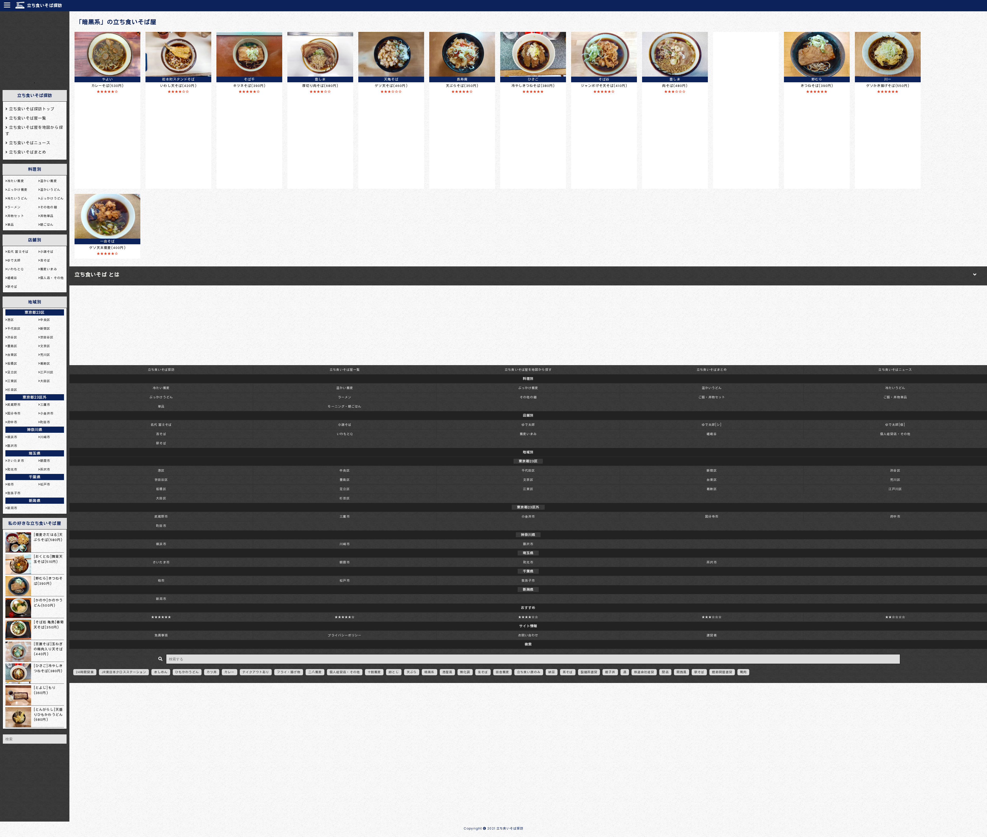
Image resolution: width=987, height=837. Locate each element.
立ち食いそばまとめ (712, 369)
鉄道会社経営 (644, 672)
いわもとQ (345, 434)
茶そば (568, 672)
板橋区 (161, 489)
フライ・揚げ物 (288, 672)
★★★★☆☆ (528, 617)
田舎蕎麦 (502, 672)
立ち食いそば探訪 (44, 5)
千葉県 (34, 477)
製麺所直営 (589, 672)
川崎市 (345, 544)
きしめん (160, 672)
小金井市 (528, 516)
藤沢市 (528, 544)
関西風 (682, 672)
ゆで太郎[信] (895, 424)
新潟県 (34, 500)
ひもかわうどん (187, 672)
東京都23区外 (35, 397)
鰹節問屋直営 (722, 672)
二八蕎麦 (315, 672)
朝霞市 (345, 562)
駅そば (161, 443)
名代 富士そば (161, 424)
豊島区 (345, 480)
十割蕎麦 (374, 672)
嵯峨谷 (712, 434)
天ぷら (412, 672)
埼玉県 (34, 453)
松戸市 (345, 580)
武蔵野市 (161, 516)
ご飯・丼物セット (711, 397)
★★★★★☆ (345, 617)
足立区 (345, 489)
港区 (161, 470)
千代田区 (528, 470)
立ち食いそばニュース (895, 369)
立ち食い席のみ (529, 672)
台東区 (712, 480)
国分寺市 (711, 516)
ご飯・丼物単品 (895, 397)
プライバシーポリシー (344, 635)
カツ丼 (212, 672)
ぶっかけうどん (161, 397)
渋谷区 (895, 470)
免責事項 (161, 635)
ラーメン (344, 397)
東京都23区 (35, 312)
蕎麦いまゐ (528, 434)
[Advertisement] (35, 46)
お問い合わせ (528, 635)
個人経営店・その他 (895, 434)
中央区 (345, 470)
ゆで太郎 (528, 424)
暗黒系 (429, 672)
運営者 (712, 635)
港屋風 (447, 672)
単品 (161, 406)
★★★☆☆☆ (712, 617)
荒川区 (895, 480)
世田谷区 (161, 480)
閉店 (665, 672)
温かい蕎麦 (344, 388)
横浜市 (161, 544)
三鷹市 (345, 516)
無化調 (465, 672)
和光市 (528, 562)
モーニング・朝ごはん (344, 406)
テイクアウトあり (255, 672)
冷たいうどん (895, 388)
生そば (483, 672)
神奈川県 (34, 429)
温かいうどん (712, 388)
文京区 (528, 480)
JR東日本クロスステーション (124, 672)
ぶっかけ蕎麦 (528, 388)
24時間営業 (85, 672)
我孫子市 (528, 580)
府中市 (895, 516)
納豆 (551, 672)
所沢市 (712, 562)
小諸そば (344, 424)
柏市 (161, 580)
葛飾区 (712, 489)
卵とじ (394, 672)
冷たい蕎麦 (161, 388)
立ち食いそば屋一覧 (345, 369)
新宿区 (712, 470)
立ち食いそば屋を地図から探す (528, 369)
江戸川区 (895, 489)
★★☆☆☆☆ (895, 617)
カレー (229, 672)
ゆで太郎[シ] (712, 424)
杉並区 (345, 498)
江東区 (528, 489)
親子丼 (610, 672)
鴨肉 (743, 672)
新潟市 (161, 599)
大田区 (161, 498)
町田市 (161, 526)
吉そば (161, 434)
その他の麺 (528, 397)
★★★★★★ (161, 617)
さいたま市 (161, 562)
